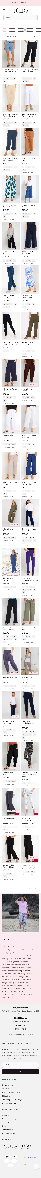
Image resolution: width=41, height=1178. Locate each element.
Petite (12, 30)
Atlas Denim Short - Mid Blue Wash (10, 71)
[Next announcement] (37, 3)
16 (4, 81)
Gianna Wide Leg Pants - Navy (29, 530)
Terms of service (26, 1160)
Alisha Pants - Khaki (8, 530)
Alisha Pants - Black (8, 773)
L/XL (32, 397)
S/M (24, 397)
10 (7, 78)
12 (11, 78)
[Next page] (35, 888)
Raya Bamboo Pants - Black (8, 866)
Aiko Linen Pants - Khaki (29, 629)
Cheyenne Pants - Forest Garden (10, 206)
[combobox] (20, 17)
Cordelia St (6, 980)
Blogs (4, 1126)
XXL (24, 169)
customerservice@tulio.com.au (20, 1034)
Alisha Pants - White (8, 436)
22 (34, 540)
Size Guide (6, 1089)
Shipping (6, 1096)
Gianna (30, 30)
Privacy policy (25, 1164)
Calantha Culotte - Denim (29, 206)
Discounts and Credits (11, 1092)
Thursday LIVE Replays (12, 1100)
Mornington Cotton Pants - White (30, 115)
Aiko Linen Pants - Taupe (10, 483)
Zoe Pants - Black (29, 865)
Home (9, 24)
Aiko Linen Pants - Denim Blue (29, 483)
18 (23, 81)
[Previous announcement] (4, 3)
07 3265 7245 (20, 1029)
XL (33, 166)
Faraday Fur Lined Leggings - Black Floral (29, 774)
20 (26, 81)
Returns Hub (7, 1085)
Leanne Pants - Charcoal (9, 819)
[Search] (35, 17)
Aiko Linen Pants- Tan (29, 159)
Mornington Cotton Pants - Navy (11, 159)
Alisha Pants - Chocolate (27, 390)
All (4, 30)
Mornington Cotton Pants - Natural (11, 115)
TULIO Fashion (32, 1157)
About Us (6, 1115)
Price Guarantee (9, 1103)
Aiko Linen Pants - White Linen (29, 436)
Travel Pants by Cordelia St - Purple (30, 579)
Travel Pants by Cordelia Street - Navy (29, 723)
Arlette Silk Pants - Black (10, 252)
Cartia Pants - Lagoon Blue (27, 296)
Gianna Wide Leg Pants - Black (10, 629)
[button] (4, 10)
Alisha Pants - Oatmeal (27, 678)
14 (14, 78)
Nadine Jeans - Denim (9, 296)
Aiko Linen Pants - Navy (10, 390)
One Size (6, 350)
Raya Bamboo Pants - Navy (8, 722)
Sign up (20, 1072)
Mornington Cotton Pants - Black (30, 71)
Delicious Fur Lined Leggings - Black (11, 343)
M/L (28, 397)
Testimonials (7, 1130)
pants (11, 950)
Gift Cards (6, 1123)
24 (23, 543)
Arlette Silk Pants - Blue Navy (30, 252)
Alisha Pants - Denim (8, 579)
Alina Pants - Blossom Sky (27, 819)
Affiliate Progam (9, 1133)
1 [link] (5, 888)
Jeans (21, 30)
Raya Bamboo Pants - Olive (27, 343)
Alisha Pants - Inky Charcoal (10, 678)
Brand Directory (9, 1119)
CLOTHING (16, 24)
